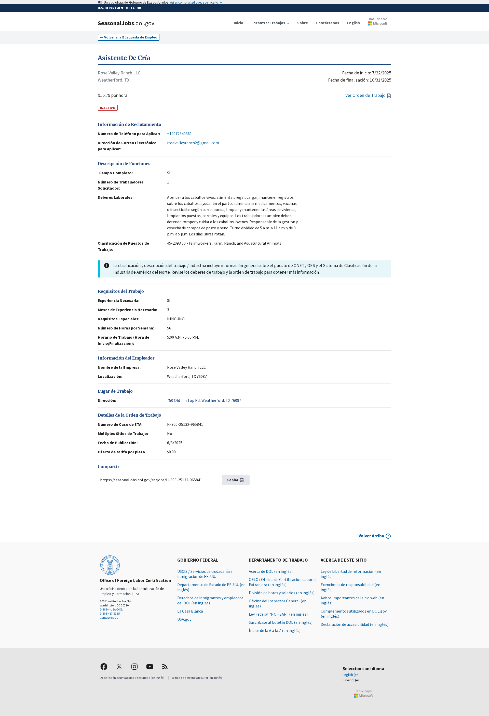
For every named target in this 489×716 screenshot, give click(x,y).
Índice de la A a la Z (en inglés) (275, 630)
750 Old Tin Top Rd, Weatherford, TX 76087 (204, 400)
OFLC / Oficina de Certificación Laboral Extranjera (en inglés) (282, 582)
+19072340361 (179, 133)
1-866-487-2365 (110, 613)
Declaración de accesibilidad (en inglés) (354, 624)
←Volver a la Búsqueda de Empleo (128, 37)
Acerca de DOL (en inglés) (271, 571)
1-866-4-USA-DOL (111, 609)
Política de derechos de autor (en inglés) (196, 678)
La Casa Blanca (190, 611)
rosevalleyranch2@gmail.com (193, 142)
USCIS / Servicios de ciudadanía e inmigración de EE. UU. (205, 574)
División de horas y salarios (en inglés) (282, 592)
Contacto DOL (109, 617)
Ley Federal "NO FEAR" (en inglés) (278, 614)
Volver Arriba (371, 536)
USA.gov (184, 619)
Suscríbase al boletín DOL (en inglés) (281, 622)
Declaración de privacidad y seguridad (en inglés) (132, 678)
